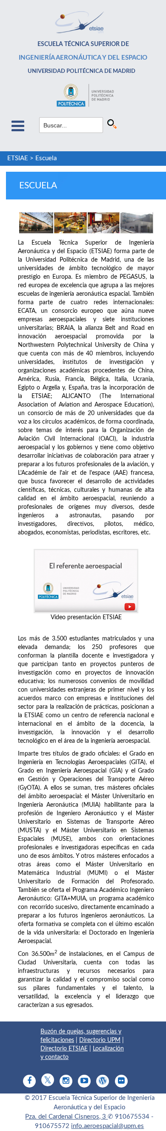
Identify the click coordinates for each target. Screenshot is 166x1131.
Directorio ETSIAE (64, 1049)
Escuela (46, 158)
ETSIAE (17, 158)
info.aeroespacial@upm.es (107, 1126)
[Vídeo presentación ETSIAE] (86, 581)
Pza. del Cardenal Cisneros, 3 (66, 1117)
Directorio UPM (99, 1040)
